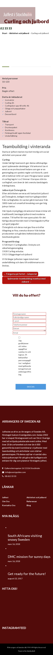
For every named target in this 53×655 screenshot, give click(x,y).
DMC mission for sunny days (29, 556)
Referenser (32, 501)
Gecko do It (31, 651)
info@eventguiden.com (15, 472)
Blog (29, 505)
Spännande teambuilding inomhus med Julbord (26, 280)
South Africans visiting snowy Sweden (25, 537)
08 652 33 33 (10, 476)
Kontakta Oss (8, 505)
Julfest (5, 497)
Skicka (30, 386)
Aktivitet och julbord (36, 497)
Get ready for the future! (27, 574)
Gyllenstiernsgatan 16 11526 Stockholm (22, 468)
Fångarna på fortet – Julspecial (20, 274)
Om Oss (6, 501)
